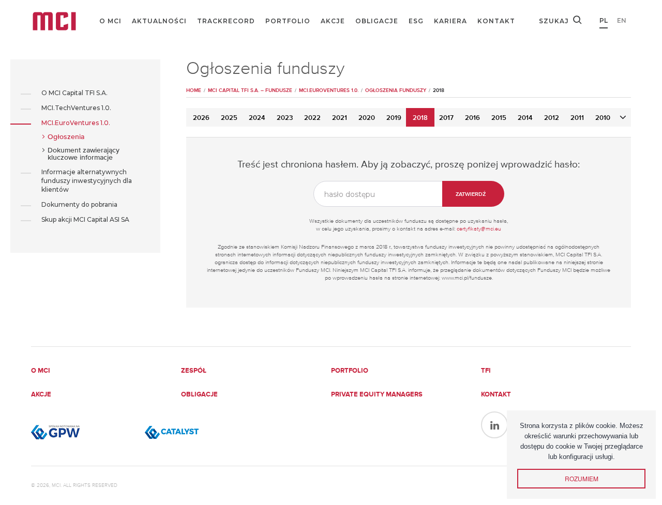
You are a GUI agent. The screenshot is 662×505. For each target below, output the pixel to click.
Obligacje (376, 21)
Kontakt (496, 21)
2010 (602, 118)
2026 (201, 118)
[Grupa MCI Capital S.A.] (54, 21)
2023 (285, 118)
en (621, 20)
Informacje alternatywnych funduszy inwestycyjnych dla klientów (86, 180)
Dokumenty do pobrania (79, 204)
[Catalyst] (196, 432)
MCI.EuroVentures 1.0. (75, 123)
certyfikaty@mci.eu (479, 229)
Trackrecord (226, 21)
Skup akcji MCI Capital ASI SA (85, 219)
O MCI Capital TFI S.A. (74, 93)
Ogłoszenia (66, 137)
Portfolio (287, 21)
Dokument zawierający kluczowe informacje (83, 154)
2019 (393, 118)
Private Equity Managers (377, 394)
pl (603, 20)
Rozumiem (581, 478)
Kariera (450, 21)
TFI (486, 371)
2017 (446, 118)
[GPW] (82, 432)
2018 (420, 118)
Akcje (333, 21)
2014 (525, 118)
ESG (416, 21)
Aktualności (159, 21)
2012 (551, 118)
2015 (498, 118)
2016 (472, 118)
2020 (366, 118)
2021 (339, 118)
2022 (312, 118)
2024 (257, 118)
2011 (577, 118)
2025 (229, 118)
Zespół (193, 371)
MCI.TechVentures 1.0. (76, 108)
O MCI (110, 21)
